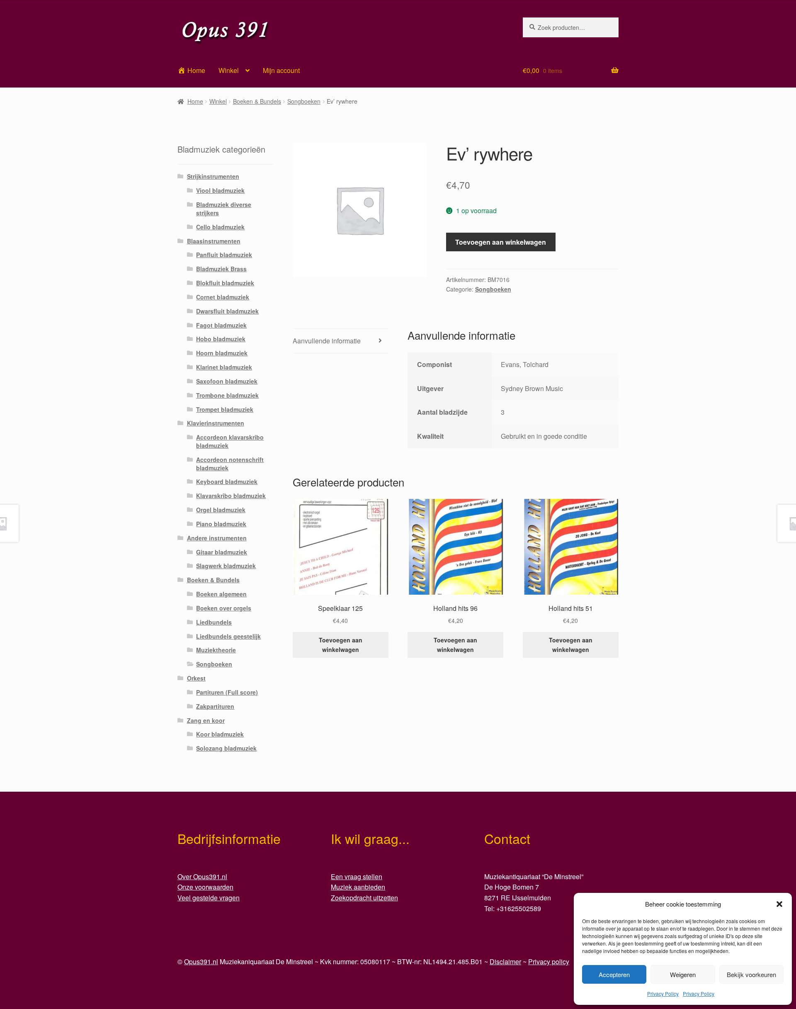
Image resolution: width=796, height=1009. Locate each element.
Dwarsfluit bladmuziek (227, 311)
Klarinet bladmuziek (224, 367)
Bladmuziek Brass (221, 269)
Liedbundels (214, 622)
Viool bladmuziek (220, 190)
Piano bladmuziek (221, 524)
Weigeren (683, 974)
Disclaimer (505, 961)
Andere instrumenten (217, 538)
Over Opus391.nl (202, 876)
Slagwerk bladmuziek (226, 566)
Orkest (196, 678)
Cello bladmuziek (220, 227)
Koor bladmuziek (220, 734)
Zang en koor (206, 720)
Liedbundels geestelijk (228, 636)
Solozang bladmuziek (226, 748)
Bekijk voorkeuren (751, 974)
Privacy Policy (663, 993)
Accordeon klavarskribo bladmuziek (230, 441)
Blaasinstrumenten (213, 241)
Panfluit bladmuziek (224, 254)
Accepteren (614, 974)
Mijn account (281, 70)
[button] (779, 904)
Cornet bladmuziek (222, 297)
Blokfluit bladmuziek (225, 283)
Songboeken (303, 101)
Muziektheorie (216, 650)
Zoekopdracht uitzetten (364, 897)
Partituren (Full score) (227, 692)
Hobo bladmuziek (220, 339)
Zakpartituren (215, 706)
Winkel (228, 70)
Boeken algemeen (221, 594)
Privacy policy (548, 961)
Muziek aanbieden (358, 887)
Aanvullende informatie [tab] (327, 340)
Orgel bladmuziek (220, 510)
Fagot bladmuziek (221, 325)
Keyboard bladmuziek (226, 481)
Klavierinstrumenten (215, 423)
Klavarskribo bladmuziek (231, 495)
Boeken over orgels (223, 608)
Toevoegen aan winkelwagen (500, 242)
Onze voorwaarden (205, 887)
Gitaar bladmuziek (221, 552)
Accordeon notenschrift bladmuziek (230, 463)
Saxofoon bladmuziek (226, 381)
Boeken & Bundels (257, 101)
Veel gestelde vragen (208, 897)
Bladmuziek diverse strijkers (223, 208)
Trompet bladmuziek (224, 409)
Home (195, 101)
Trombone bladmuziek (227, 395)
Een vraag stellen (356, 876)
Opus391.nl (201, 961)
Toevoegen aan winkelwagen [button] (340, 645)
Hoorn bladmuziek (222, 353)
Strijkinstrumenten (213, 176)
